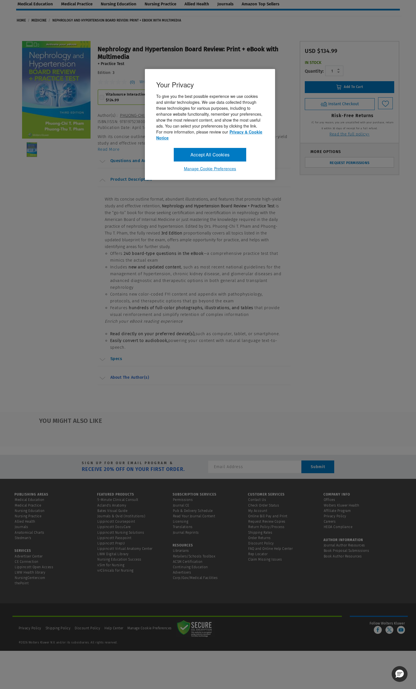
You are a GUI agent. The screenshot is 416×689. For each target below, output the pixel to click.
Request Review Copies (267, 522)
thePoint (22, 583)
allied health (197, 4)
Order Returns (259, 538)
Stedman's (23, 538)
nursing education (118, 4)
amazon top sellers (260, 4)
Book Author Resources (343, 556)
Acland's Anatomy (111, 505)
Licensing (180, 522)
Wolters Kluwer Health (341, 505)
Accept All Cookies (210, 154)
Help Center (114, 628)
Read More (109, 149)
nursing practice (160, 4)
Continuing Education (190, 567)
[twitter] (389, 630)
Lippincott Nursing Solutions (120, 533)
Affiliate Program (337, 511)
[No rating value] (114, 82)
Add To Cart (353, 87)
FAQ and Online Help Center (270, 549)
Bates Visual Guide (112, 511)
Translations (183, 527)
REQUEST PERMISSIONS (349, 163)
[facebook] (378, 630)
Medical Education (29, 500)
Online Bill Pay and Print (268, 516)
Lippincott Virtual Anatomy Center (125, 549)
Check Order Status (263, 505)
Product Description (131, 179)
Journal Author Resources (344, 545)
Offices (329, 500)
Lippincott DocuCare (114, 527)
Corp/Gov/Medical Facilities (195, 578)
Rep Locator (258, 554)
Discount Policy (261, 543)
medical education (35, 4)
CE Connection (26, 562)
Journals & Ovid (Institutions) (121, 516)
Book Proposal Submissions (346, 551)
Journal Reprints (186, 533)
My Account (257, 511)
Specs (116, 358)
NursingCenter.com (30, 578)
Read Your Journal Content (194, 516)
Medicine (38, 20)
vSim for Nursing (110, 565)
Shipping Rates (260, 533)
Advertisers (182, 572)
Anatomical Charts (29, 533)
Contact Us (257, 500)
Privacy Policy (335, 516)
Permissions (183, 500)
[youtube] (401, 630)
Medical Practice (28, 505)
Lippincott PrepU (111, 543)
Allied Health (25, 522)
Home (21, 20)
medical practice (77, 4)
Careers (330, 522)
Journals (21, 527)
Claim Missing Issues (265, 559)
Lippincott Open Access (34, 567)
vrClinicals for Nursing (115, 570)
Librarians (181, 551)
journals (225, 4)
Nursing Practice (28, 516)
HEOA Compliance (338, 527)
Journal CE (181, 505)
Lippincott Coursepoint (116, 522)
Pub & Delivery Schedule (193, 511)
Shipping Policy (58, 628)
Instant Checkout (343, 103)
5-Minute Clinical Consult (117, 500)
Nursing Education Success (119, 559)
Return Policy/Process (266, 527)
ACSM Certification (188, 562)
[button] (400, 674)
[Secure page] (195, 628)
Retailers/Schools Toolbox (194, 556)
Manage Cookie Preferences (149, 628)
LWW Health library (30, 572)
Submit (318, 466)
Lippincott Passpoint (114, 538)
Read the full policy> (349, 134)
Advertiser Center (29, 556)
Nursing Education (30, 511)
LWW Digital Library (113, 554)
